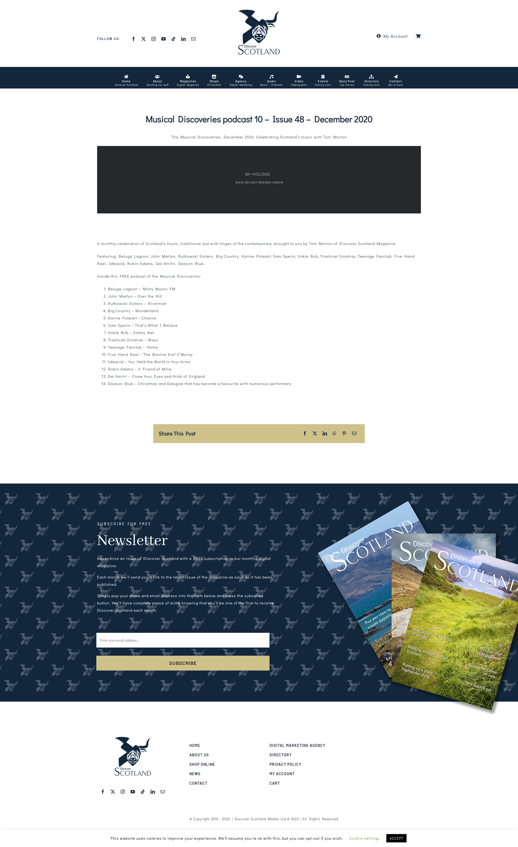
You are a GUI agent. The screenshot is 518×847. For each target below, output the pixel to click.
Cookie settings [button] (364, 838)
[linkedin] (183, 39)
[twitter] (143, 39)
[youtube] (163, 39)
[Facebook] (305, 433)
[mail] (193, 39)
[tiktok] (173, 39)
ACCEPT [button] (396, 838)
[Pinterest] (344, 433)
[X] (315, 433)
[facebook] (133, 39)
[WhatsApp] (334, 433)
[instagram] (153, 39)
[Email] (354, 433)
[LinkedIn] (325, 433)
